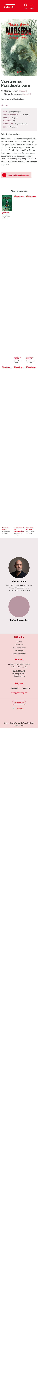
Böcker (19, 748)
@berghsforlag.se (23, 664)
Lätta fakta (19, 754)
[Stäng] (33, 732)
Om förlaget (19, 765)
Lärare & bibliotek (11, 777)
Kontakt (19, 770)
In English (19, 783)
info (15, 664)
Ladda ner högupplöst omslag (18, 175)
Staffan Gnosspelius (13, 94)
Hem (19, 743)
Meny (31, 8)
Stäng (33, 736)
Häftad (4, 105)
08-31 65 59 (22, 667)
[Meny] (31, 5)
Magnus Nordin (11, 91)
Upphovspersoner (19, 759)
